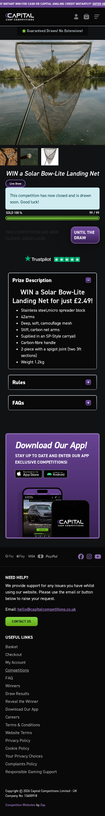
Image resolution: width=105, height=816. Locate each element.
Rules (18, 382)
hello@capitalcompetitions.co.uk (47, 609)
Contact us (21, 621)
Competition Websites (20, 805)
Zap (42, 805)
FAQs (18, 402)
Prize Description (32, 280)
